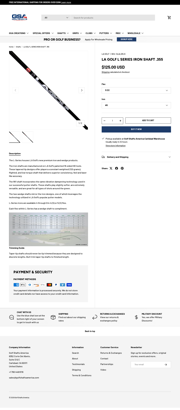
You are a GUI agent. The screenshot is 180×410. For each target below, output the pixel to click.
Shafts (18, 47)
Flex (103, 84)
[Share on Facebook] (116, 168)
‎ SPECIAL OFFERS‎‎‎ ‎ (41, 33)
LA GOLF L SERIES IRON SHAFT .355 (36, 47)
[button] (169, 17)
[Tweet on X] (111, 168)
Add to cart (148, 120)
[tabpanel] (48, 209)
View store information (116, 145)
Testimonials (78, 364)
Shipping (106, 72)
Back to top (90, 331)
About (75, 358)
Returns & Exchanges (111, 352)
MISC (118, 33)
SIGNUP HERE (126, 39)
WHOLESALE (134, 33)
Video (103, 369)
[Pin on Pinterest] (122, 168)
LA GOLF (105, 54)
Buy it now (136, 129)
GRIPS (76, 33)
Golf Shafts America (22, 397)
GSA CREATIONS (17, 33)
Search (75, 352)
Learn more (66, 2)
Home (11, 47)
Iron (103, 99)
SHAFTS (61, 33)
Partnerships (106, 364)
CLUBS (89, 33)
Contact (104, 358)
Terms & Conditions (81, 375)
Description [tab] (15, 153)
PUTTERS (104, 33)
